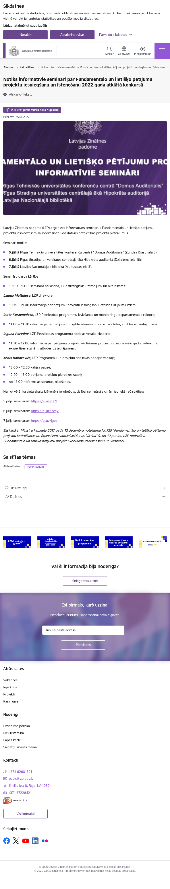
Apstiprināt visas (72, 35)
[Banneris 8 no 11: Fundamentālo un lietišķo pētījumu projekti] (119, 542)
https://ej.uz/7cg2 (45, 411)
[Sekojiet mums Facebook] (6, 840)
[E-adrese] (12, 800)
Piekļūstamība (13, 733)
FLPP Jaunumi (35, 466)
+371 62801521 (20, 772)
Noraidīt (25, 35)
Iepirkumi (10, 687)
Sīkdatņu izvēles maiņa (20, 747)
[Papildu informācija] (25, 800)
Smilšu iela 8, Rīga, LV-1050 (29, 785)
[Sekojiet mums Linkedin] (35, 840)
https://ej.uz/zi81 (44, 401)
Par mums (11, 701)
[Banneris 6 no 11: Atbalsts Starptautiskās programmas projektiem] (51, 542)
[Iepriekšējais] (8, 542)
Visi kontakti (26, 814)
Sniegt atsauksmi (85, 581)
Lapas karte (12, 740)
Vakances (10, 680)
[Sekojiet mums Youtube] (25, 840)
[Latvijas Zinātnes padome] (30, 51)
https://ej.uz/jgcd (44, 421)
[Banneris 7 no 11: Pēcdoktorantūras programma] (85, 542)
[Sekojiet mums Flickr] (44, 840)
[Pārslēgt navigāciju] (162, 51)
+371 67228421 (20, 793)
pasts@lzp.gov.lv (21, 778)
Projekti (9, 694)
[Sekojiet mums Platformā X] (16, 840)
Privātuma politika (16, 726)
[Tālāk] (161, 542)
